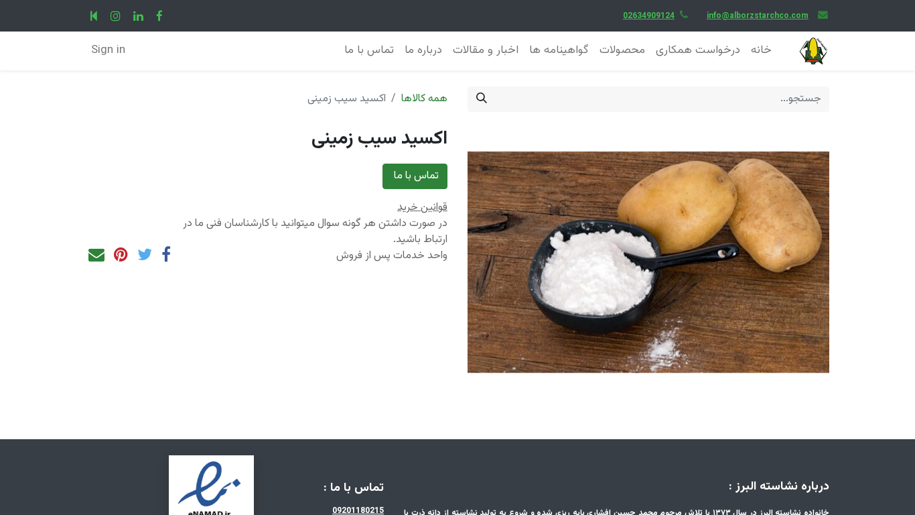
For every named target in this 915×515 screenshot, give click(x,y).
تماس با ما (415, 176)
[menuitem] (761, 51)
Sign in (108, 50)
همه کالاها (424, 99)
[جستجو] (482, 99)
